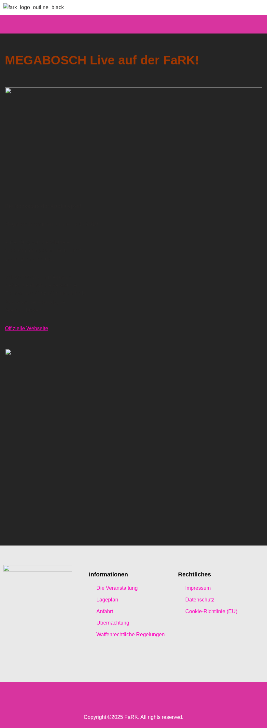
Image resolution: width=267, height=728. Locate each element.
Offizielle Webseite (26, 328)
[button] (133, 24)
